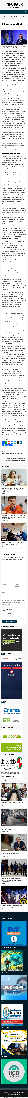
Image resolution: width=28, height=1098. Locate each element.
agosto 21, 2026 (5, 805)
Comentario (5, 565)
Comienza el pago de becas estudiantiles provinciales (12, 453)
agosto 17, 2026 (5, 520)
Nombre (4, 584)
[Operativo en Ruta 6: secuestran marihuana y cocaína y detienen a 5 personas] (14, 895)
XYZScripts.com (21, 1097)
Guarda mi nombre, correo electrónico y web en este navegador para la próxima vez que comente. (13, 602)
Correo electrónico (18, 585)
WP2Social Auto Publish (8, 1097)
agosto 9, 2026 (5, 546)
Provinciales (4, 799)
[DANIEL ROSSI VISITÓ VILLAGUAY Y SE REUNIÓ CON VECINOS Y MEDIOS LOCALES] (14, 532)
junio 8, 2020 (5, 28)
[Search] (25, 12)
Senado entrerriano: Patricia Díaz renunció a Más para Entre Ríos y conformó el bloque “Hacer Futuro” (13, 490)
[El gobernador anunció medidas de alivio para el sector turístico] (14, 792)
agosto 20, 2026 (5, 493)
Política (3, 22)
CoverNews (10, 1094)
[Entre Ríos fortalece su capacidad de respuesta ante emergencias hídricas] (14, 817)
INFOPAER (14, 4)
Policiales (4, 875)
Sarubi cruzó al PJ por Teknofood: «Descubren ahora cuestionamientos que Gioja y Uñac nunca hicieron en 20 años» (13, 517)
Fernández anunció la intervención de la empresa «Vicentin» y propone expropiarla (15, 458)
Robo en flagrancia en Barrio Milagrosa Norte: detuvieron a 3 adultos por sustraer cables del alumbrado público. (12, 880)
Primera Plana (4, 849)
